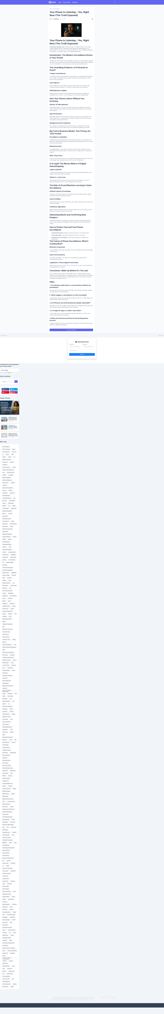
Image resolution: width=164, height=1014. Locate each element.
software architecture (7, 611)
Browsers (5, 739)
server (4, 955)
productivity (5, 945)
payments (5, 940)
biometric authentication (8, 858)
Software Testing (6, 660)
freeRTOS (5, 688)
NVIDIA (4, 539)
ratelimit (4, 559)
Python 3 (5, 546)
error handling (13, 595)
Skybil (13, 449)
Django (14, 639)
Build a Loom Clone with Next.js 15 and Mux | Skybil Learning (13, 434)
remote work (5, 608)
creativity (13, 881)
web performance (7, 721)
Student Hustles (6, 832)
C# (3, 562)
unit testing (5, 719)
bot (10, 588)
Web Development (7, 477)
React (11, 526)
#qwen (4, 621)
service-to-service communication (7, 958)
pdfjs (11, 940)
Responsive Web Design (8, 824)
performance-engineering (8, 942)
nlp (10, 932)
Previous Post (4, 335)
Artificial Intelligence (7, 480)
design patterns (12, 552)
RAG (10, 546)
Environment (5, 762)
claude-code (5, 863)
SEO (3, 827)
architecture (5, 585)
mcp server (5, 922)
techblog (5, 616)
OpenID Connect (6, 804)
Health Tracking (6, 778)
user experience (6, 976)
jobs (3, 914)
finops (4, 598)
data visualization (7, 891)
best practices (6, 855)
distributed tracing (7, 894)
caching (8, 860)
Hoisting (10, 786)
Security (4, 490)
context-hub (5, 881)
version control (6, 978)
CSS (15, 739)
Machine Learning (7, 459)
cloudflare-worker (7, 873)
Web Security (5, 662)
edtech (4, 899)
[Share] (92, 19)
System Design (6, 834)
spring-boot (5, 963)
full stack (10, 598)
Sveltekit (14, 832)
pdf (14, 498)
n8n (11, 698)
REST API (9, 577)
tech (16, 613)
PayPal (11, 806)
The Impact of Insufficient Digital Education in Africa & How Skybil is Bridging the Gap (13, 426)
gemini (4, 600)
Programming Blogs (7, 544)
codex (13, 670)
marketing (10, 693)
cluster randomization (7, 590)
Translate (9, 372)
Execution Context (7, 765)
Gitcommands (6, 572)
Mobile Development (7, 510)
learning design (6, 919)
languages (5, 917)
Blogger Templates (61, 1005)
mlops (4, 696)
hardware (14, 904)
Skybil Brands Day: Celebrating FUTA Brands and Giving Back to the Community (12, 418)
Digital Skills (13, 752)
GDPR (58, 180)
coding (4, 593)
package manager (7, 937)
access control (6, 665)
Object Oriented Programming (9, 647)
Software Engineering (7, 528)
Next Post (161, 335)
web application (6, 981)
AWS (13, 454)
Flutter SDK (5, 770)
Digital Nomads (9, 562)
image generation (7, 912)
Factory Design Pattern (8, 768)
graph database (6, 904)
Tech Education (6, 451)
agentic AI (12, 493)
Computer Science (7, 750)
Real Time (13, 822)
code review (5, 876)
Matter (14, 788)
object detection (6, 701)
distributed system (7, 518)
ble (3, 860)
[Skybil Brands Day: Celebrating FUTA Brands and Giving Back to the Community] (4, 419)
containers (5, 678)
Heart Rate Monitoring (7, 783)
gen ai (9, 600)
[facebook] (102, 997)
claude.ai (13, 863)
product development (7, 706)
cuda (4, 883)
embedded (5, 595)
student (4, 971)
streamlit (10, 613)
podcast (13, 482)
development (5, 683)
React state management (8, 652)
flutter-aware (6, 554)
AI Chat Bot (5, 732)
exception (5, 901)
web (13, 978)
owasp (12, 935)
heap (11, 906)
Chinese (13, 742)
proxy (4, 950)
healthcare (5, 906)
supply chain (11, 971)
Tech (13, 834)
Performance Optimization (8, 809)
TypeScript (5, 493)
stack (13, 966)
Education (5, 564)
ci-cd (4, 667)
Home (60, 2)
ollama (14, 467)
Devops (14, 536)
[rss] (115, 997)
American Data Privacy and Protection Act (69, 265)
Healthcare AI (6, 780)
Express (4, 642)
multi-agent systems (7, 927)
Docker (4, 457)
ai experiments (6, 845)
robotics (11, 711)
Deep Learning (6, 636)
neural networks (11, 930)
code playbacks (6, 670)
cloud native (5, 870)
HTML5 (4, 775)
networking (5, 557)
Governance (5, 773)
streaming (9, 968)
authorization (14, 585)
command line (6, 878)
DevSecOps (5, 752)
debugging (10, 593)
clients (7, 865)
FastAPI (4, 505)
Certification (11, 503)
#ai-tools (5, 500)
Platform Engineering (7, 811)
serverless (10, 475)
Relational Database (7, 549)
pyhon (11, 708)
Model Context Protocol (8, 798)
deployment (5, 531)
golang (10, 490)
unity (11, 719)
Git (9, 505)
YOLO (12, 662)
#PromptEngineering (7, 726)
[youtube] (108, 997)
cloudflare (13, 870)
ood (13, 701)
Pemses (55, 1005)
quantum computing (12, 950)
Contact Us (113, 1005)
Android (12, 732)
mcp (16, 693)
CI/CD (10, 739)
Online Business (11, 801)
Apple (4, 734)
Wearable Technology (7, 840)
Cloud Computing (6, 536)
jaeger (14, 912)
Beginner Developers (7, 534)
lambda (4, 475)
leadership (12, 917)
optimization (5, 935)
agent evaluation (6, 582)
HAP (11, 773)
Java (15, 644)
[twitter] (105, 997)
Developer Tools (6, 639)
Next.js (4, 513)
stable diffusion (6, 966)
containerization (10, 472)
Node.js (10, 539)
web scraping (6, 724)
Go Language (6, 508)
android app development (8, 847)
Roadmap (12, 654)
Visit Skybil (74, 2)
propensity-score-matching (9, 948)
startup (13, 714)
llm (14, 457)
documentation (6, 896)
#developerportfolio (7, 618)
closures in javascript (7, 868)
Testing (4, 580)
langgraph (13, 554)
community (5, 672)
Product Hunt (5, 814)
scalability (12, 953)
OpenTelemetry (6, 541)
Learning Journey (7, 788)
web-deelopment (6, 984)
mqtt (11, 922)
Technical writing (6, 837)
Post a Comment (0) (71, 330)
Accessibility (12, 500)
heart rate (5, 909)
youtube (12, 462)
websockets (5, 986)
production (5, 708)
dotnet (13, 896)
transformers (10, 973)
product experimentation (8, 469)
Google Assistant (66, 107)
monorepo (12, 603)
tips (3, 973)
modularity (5, 698)
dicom (14, 891)
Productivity (5, 526)
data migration (6, 888)
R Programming (6, 819)
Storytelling (5, 829)
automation (5, 516)
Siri (60, 107)
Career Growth (6, 742)
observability (13, 557)
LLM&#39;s (13, 572)
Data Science (6, 634)
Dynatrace (5, 757)
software (5, 960)
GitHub (13, 505)
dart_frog (9, 883)
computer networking (7, 675)
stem (4, 968)
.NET (11, 729)
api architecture (6, 850)
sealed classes (6, 714)
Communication (56, 8)
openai (4, 703)
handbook (5, 464)
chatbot (4, 552)
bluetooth (5, 588)
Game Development (7, 644)
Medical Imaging (6, 791)
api (13, 582)
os (8, 703)
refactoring (5, 953)
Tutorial (14, 660)
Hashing (10, 775)
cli (3, 865)
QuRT (4, 649)
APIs (3, 626)
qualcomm (5, 711)
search (12, 608)
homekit (11, 909)
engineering (11, 899)
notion (14, 932)
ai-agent (10, 513)
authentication (6, 852)
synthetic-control (6, 716)
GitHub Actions (13, 523)
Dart (3, 472)
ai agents (5, 485)
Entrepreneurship (6, 760)
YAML (10, 842)
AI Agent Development (7, 624)
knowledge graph (11, 914)
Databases (5, 523)
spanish (11, 960)
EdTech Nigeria (6, 446)
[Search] (115, 2)
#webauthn (5, 729)
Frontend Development (8, 567)
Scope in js (13, 827)
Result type (5, 654)
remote (13, 606)
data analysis (6, 886)
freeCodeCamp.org (7, 498)
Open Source (5, 482)
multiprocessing (6, 606)
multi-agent (5, 924)
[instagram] (112, 997)
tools (10, 616)
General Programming (7, 570)
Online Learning (6, 449)
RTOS (13, 819)
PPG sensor (5, 806)
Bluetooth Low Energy (7, 629)
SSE (8, 827)
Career (4, 503)
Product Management (7, 816)
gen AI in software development (7, 691)
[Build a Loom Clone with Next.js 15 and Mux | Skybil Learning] (4, 435)
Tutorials (14, 451)
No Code (14, 575)
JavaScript (5, 462)
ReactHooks (5, 822)
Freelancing (12, 770)
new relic (5, 932)
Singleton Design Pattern (8, 657)
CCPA (63, 181)
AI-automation (12, 559)
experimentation (6, 495)
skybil (12, 521)
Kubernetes (13, 508)
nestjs (4, 930)
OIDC (4, 801)
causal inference (6, 467)
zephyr (12, 986)
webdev (14, 984)
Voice (10, 580)
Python (7, 454)
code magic (10, 667)
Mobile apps (5, 796)
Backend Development (8, 737)
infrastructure (6, 521)
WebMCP (5, 842)
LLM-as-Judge (6, 575)
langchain (5, 603)
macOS (13, 919)
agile (15, 842)
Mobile (12, 793)
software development (8, 487)
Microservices (6, 793)
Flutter (9, 457)
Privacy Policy (66, 2)
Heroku (4, 786)
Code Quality (5, 744)
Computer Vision (6, 631)
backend (14, 665)
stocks (4, 613)
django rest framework (8, 685)
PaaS (4, 577)
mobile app (10, 696)
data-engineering (7, 680)
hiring (4, 693)
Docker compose (6, 755)
